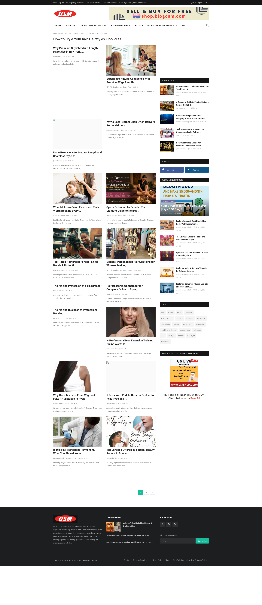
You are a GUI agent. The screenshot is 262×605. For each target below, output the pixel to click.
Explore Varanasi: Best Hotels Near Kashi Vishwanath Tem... (191, 222)
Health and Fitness (168, 330)
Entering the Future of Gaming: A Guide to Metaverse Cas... (129, 542)
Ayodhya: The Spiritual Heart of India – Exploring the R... (192, 253)
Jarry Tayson (57, 161)
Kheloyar (191, 335)
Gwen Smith (57, 318)
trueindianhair (58, 403)
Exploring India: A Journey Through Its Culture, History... (191, 269)
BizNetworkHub (59, 270)
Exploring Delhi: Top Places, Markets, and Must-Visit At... (192, 285)
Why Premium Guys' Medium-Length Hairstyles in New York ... (75, 49)
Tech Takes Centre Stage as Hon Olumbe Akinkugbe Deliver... (190, 130)
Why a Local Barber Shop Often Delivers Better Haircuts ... (130, 123)
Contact (127, 560)
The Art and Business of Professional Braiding (75, 311)
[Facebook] (162, 524)
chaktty (178, 135)
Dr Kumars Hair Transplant (62, 458)
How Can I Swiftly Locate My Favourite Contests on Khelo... (189, 144)
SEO (162, 335)
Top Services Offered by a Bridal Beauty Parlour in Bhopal (130, 451)
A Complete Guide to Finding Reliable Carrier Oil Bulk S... (192, 103)
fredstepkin (57, 56)
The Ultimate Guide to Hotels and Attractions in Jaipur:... (190, 238)
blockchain (165, 324)
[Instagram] (168, 524)
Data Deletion (178, 560)
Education (200, 324)
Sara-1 (55, 291)
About (167, 560)
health (170, 313)
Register (200, 3)
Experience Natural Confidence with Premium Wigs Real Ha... (128, 80)
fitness (181, 335)
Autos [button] (138, 25)
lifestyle (171, 335)
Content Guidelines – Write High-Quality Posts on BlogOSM (125, 2)
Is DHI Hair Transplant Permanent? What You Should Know (74, 451)
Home (58, 25)
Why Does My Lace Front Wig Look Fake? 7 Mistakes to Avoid (74, 396)
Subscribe (202, 541)
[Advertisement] (104, 105)
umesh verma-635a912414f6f (186, 92)
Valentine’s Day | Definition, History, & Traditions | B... (192, 87)
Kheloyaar (165, 341)
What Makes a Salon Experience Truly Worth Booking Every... (76, 208)
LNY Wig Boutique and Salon (116, 87)
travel (179, 313)
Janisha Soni (110, 403)
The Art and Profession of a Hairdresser (77, 285)
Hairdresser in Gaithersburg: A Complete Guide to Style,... (124, 287)
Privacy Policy (157, 560)
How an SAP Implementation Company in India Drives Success (190, 117)
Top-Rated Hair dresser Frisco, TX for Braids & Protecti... (75, 263)
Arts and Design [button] (120, 25)
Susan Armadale (59, 215)
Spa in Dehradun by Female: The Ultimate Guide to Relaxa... (126, 208)
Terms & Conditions (141, 560)
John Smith (110, 294)
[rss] (175, 524)
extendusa (110, 349)
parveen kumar (181, 149)
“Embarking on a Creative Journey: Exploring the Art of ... (128, 535)
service (176, 324)
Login (192, 3)
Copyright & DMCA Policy (196, 560)
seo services (185, 330)
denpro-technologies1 (184, 122)
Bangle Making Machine (94, 25)
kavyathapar (180, 108)
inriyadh (189, 313)
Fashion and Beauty (66, 33)
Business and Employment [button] (161, 25)
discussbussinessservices (115, 130)
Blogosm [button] (70, 25)
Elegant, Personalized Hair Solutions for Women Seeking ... (130, 263)
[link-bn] (159, 13)
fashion (180, 318)
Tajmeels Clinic (167, 318)
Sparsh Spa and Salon (114, 215)
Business (189, 318)
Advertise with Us (93, 2)
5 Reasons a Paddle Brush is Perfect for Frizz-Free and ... (130, 396)
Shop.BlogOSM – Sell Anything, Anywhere (68, 2)
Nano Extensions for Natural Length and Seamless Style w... (77, 154)
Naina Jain (110, 458)
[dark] (207, 3)
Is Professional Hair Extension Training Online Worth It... (129, 342)
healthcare (201, 318)
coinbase (197, 330)
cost (162, 313)
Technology (187, 324)
